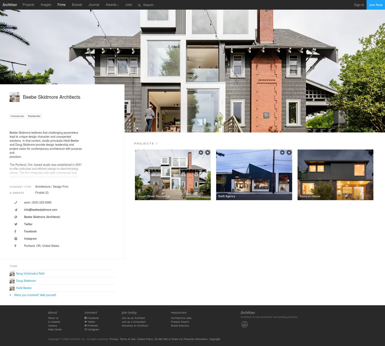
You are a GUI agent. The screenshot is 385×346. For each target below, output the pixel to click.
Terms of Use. (128, 339)
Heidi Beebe (23, 288)
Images (46, 4)
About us (53, 318)
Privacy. (114, 339)
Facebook (93, 318)
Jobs (128, 4)
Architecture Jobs (181, 318)
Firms (62, 4)
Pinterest (92, 325)
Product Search (180, 322)
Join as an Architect (133, 318)
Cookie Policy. (145, 339)
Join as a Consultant (134, 322)
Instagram (93, 329)
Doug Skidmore (26, 281)
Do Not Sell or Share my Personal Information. (181, 339)
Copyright (214, 339)
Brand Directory (180, 325)
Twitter (91, 322)
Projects (28, 4)
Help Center (55, 329)
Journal (94, 4)
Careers (52, 325)
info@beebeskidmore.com (40, 210)
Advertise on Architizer (135, 325)
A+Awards (54, 322)
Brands (77, 4)
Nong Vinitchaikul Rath (30, 273)
